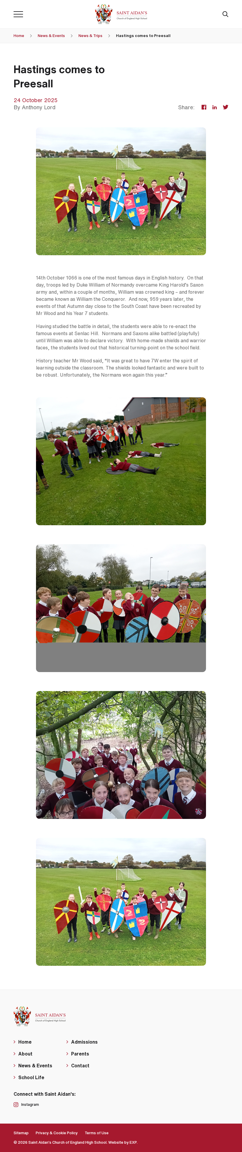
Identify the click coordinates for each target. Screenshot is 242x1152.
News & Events (51, 36)
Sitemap (21, 1133)
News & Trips (90, 36)
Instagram (30, 1104)
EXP (133, 1142)
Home (19, 36)
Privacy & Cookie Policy (57, 1133)
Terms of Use (97, 1133)
